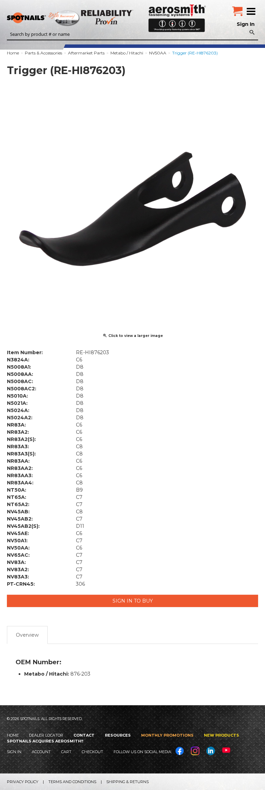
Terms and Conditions (72, 781)
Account (41, 751)
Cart (66, 751)
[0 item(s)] (237, 9)
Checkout (92, 751)
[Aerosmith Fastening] (177, 15)
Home (13, 735)
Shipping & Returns (127, 781)
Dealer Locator (46, 735)
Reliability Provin (108, 17)
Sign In (246, 24)
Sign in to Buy (132, 601)
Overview (27, 635)
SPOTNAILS (52, 18)
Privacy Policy (22, 781)
